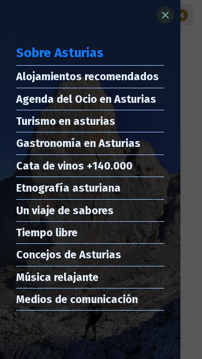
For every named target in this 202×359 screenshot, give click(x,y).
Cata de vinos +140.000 (74, 165)
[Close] (165, 15)
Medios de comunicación (77, 299)
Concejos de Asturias (68, 254)
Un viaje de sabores (65, 210)
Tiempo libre (47, 232)
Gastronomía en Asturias (78, 143)
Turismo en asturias (65, 121)
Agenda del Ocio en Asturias (86, 99)
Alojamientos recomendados (87, 76)
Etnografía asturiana (68, 187)
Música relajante (57, 277)
